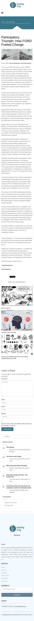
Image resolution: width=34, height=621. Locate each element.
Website (3, 413)
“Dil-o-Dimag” (10, 447)
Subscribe (17, 595)
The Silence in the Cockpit (13, 456)
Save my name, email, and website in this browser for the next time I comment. (16, 424)
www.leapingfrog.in (6, 269)
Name (3, 399)
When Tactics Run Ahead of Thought (16, 465)
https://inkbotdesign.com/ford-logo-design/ (20, 63)
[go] (29, 437)
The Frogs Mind (9, 505)
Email (3, 406)
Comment (4, 378)
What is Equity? (6, 308)
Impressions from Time (11, 502)
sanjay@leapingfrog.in (7, 265)
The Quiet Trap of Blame (8, 332)
